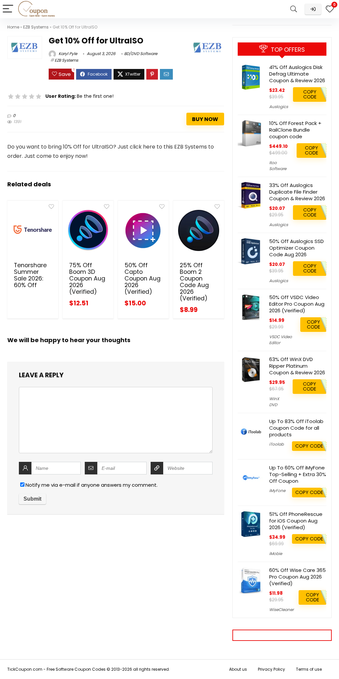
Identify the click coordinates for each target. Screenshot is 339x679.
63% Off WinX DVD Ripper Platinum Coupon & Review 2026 (297, 366)
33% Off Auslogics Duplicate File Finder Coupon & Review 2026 (297, 192)
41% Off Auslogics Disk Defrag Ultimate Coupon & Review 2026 (297, 74)
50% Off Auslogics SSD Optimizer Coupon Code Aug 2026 (296, 248)
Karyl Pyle (67, 53)
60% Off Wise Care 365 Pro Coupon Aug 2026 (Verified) (297, 577)
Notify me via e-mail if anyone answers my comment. (91, 484)
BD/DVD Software (140, 53)
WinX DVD (274, 401)
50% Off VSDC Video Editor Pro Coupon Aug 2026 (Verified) (296, 304)
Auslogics (278, 106)
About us (238, 669)
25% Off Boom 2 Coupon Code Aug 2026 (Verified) (194, 281)
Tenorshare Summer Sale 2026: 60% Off (30, 275)
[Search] (294, 9)
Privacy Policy (271, 669)
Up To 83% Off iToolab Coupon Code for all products (296, 428)
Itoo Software (277, 165)
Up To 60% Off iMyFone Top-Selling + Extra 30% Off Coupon (297, 474)
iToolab (276, 444)
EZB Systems (36, 27)
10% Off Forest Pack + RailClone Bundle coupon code (295, 130)
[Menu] (8, 9)
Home (13, 27)
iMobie (275, 553)
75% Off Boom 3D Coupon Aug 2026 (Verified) (87, 278)
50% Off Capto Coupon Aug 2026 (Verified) (142, 278)
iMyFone (277, 490)
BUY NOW (205, 119)
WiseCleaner (281, 609)
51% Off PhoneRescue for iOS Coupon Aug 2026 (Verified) (295, 521)
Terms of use (309, 669)
